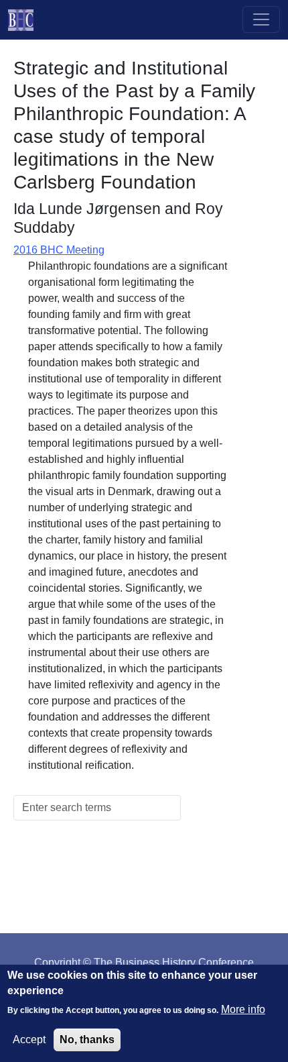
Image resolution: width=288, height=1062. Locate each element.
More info (243, 1009)
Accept (29, 1039)
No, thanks (87, 1039)
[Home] (26, 20)
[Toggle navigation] (261, 19)
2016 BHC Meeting (58, 250)
